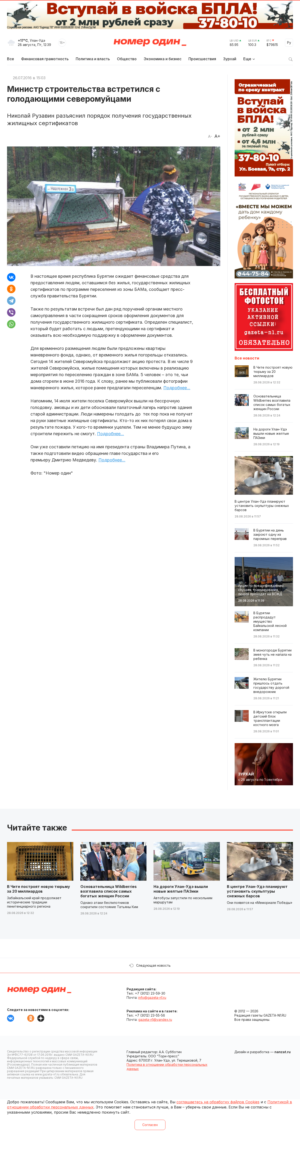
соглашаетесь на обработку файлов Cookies (217, 1102)
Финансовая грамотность (45, 58)
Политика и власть (93, 58)
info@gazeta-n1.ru (152, 997)
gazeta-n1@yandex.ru (155, 1020)
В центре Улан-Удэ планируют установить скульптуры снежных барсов (257, 891)
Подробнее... (176, 387)
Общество (127, 58)
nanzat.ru (282, 1052)
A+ (217, 136)
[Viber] (11, 312)
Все (10, 58)
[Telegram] (11, 300)
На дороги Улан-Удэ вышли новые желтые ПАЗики (181, 889)
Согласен (150, 1125)
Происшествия (202, 58)
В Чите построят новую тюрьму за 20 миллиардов (38, 889)
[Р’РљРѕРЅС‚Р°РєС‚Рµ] (11, 277)
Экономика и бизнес (162, 58)
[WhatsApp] (11, 324)
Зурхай (229, 58)
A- (210, 136)
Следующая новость (153, 965)
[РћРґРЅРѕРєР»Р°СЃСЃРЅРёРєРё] (11, 289)
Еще (247, 58)
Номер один (150, 42)
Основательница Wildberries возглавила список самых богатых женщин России (108, 891)
